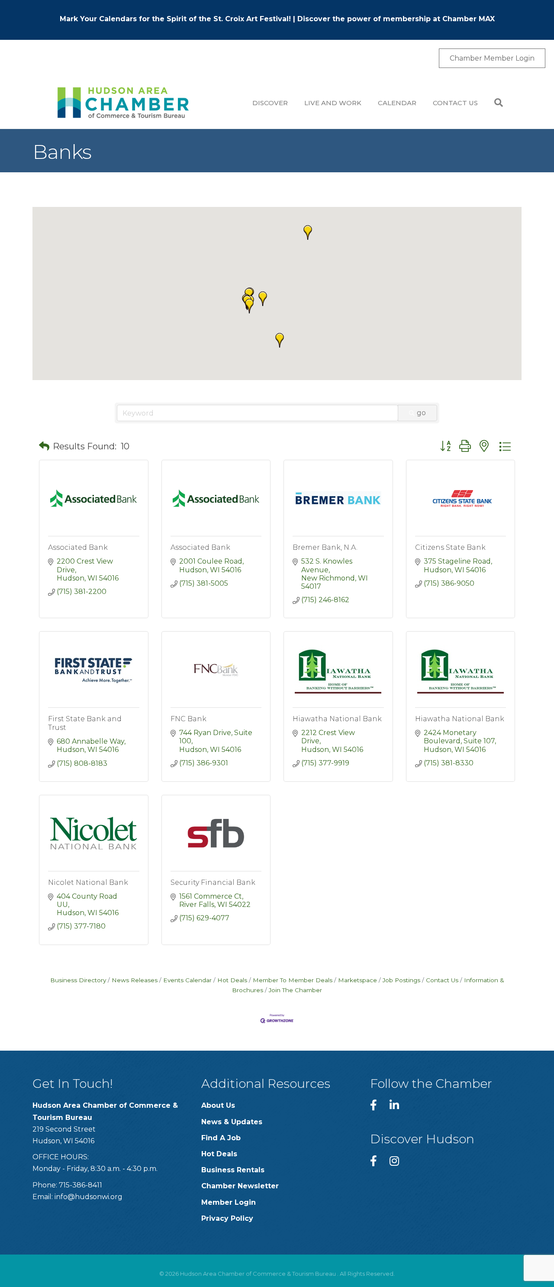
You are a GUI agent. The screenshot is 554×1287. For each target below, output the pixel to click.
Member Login (228, 1202)
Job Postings (401, 980)
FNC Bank (188, 719)
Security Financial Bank (213, 882)
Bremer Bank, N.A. (325, 547)
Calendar (397, 103)
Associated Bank (78, 547)
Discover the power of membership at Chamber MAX (396, 19)
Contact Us (455, 103)
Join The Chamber (295, 990)
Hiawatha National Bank (337, 719)
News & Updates (231, 1122)
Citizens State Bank (450, 547)
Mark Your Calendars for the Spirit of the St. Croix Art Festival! (175, 19)
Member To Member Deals (292, 980)
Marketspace (357, 980)
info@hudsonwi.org (88, 1197)
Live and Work (332, 103)
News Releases (135, 980)
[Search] (494, 103)
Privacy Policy (227, 1218)
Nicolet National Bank (88, 882)
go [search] (421, 413)
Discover (270, 103)
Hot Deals (232, 980)
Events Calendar (187, 980)
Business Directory (78, 980)
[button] (262, 298)
